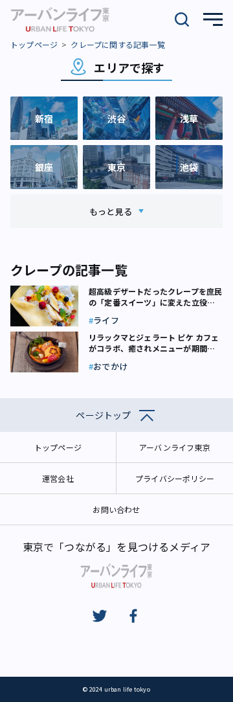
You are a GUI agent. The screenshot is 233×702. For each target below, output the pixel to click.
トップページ (34, 44)
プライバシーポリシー (174, 478)
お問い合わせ (116, 509)
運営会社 (58, 478)
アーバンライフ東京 (174, 447)
